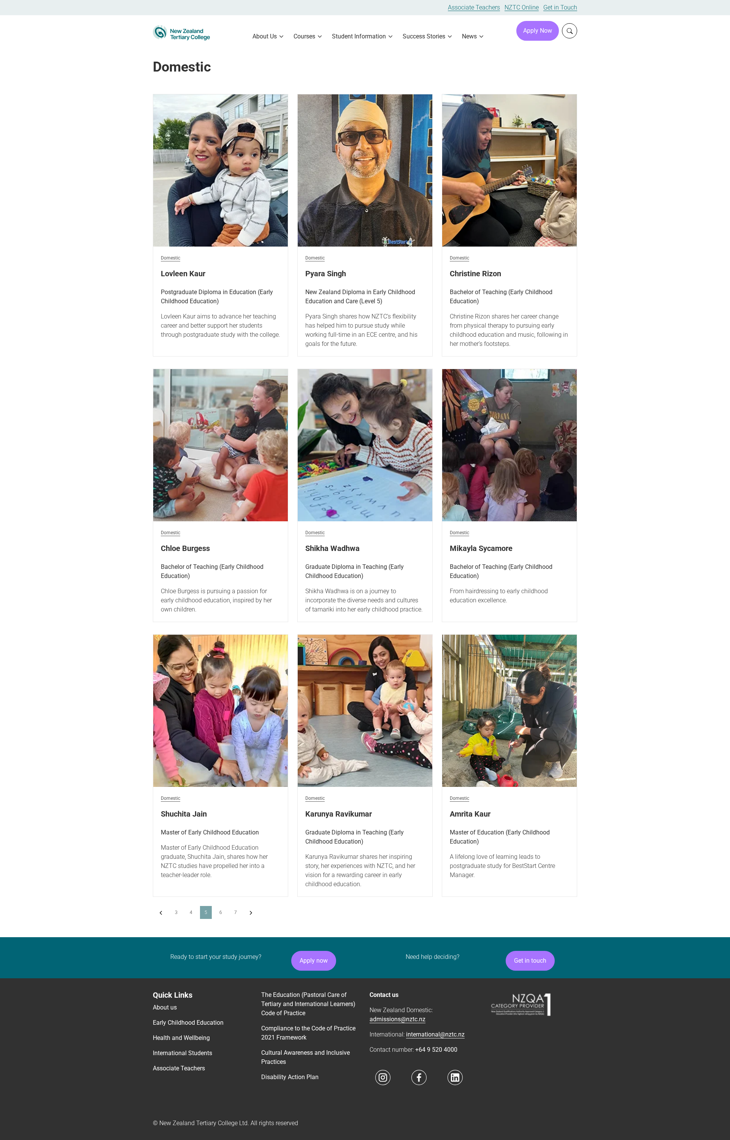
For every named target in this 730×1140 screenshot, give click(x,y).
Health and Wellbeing (181, 1037)
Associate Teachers (474, 7)
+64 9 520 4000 (436, 1049)
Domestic (170, 258)
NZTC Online (522, 7)
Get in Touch (560, 7)
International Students (182, 1053)
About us (165, 1007)
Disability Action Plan (290, 1077)
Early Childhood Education (188, 1022)
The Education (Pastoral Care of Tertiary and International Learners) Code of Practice (308, 1004)
